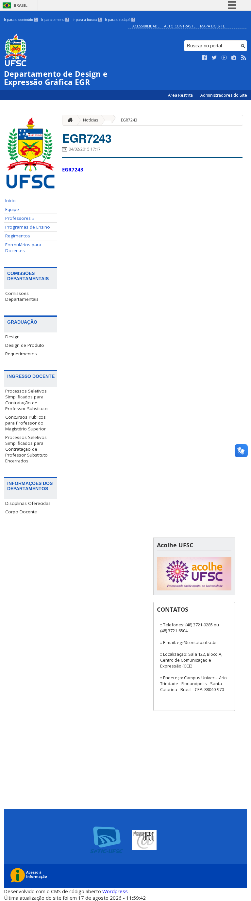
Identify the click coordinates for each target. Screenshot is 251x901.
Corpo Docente (21, 512)
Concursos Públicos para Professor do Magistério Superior (25, 423)
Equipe (12, 209)
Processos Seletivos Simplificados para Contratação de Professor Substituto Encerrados (26, 449)
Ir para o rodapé (119, 20)
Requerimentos (21, 354)
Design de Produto (24, 345)
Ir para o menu (54, 20)
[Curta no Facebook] (204, 57)
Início (10, 200)
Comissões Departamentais (22, 296)
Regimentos (17, 236)
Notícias (90, 120)
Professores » (19, 218)
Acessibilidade (145, 26)
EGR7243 (129, 120)
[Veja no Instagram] (234, 57)
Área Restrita (181, 95)
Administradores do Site (223, 95)
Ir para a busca (87, 20)
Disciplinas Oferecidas (28, 503)
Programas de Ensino (27, 227)
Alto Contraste (179, 26)
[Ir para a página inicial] (68, 120)
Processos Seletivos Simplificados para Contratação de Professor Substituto (26, 399)
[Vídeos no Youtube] (224, 57)
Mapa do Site (212, 26)
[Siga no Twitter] (214, 57)
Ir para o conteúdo (20, 20)
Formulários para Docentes (23, 247)
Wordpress (115, 891)
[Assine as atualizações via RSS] (243, 57)
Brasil (20, 5)
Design (12, 337)
